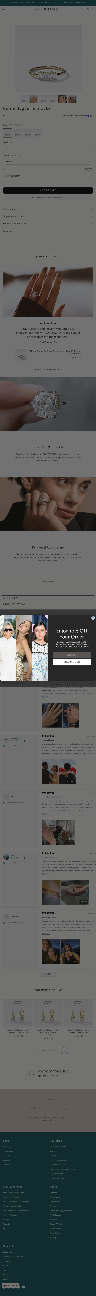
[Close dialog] (93, 617)
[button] (72, 662)
